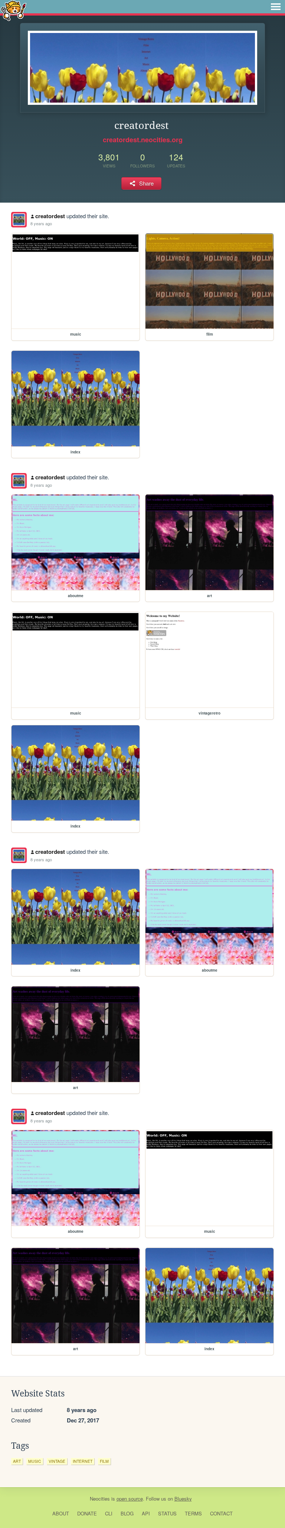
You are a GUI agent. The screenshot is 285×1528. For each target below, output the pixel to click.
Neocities (100, 1498)
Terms (193, 1513)
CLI (108, 1513)
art (17, 1461)
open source (130, 1498)
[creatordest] (19, 219)
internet (82, 1461)
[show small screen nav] (275, 6)
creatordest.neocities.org (143, 139)
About (60, 1513)
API (146, 1513)
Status (167, 1513)
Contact (221, 1513)
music (34, 1461)
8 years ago (41, 223)
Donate (87, 1513)
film (104, 1461)
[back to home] (13, 10)
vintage (57, 1461)
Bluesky (183, 1498)
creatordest (50, 216)
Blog (127, 1513)
